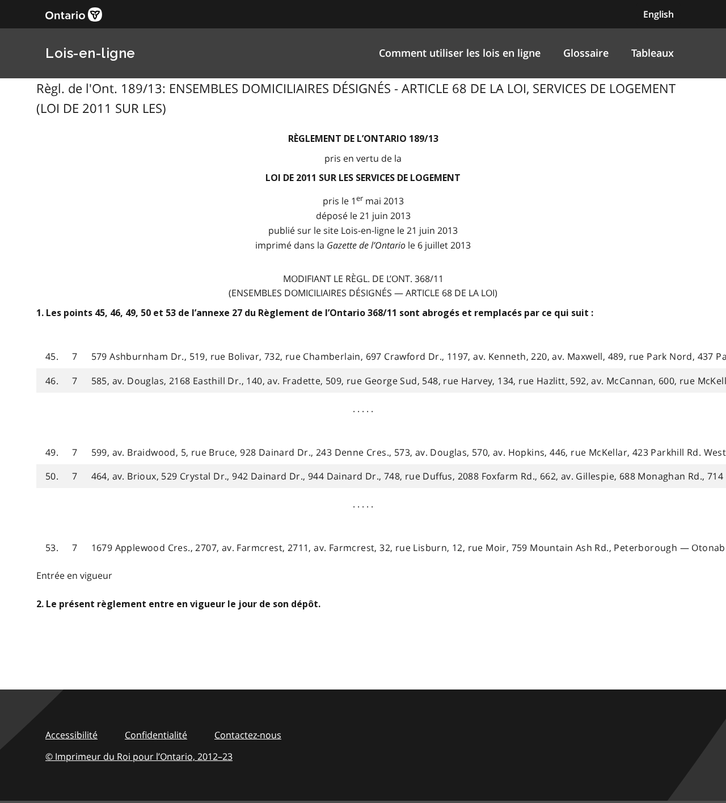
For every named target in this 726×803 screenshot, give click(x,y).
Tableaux (652, 53)
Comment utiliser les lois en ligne (460, 53)
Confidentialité (156, 735)
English (658, 14)
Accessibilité (71, 735)
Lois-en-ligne (90, 53)
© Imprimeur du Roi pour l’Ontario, (139, 756)
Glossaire (586, 53)
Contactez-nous (247, 735)
